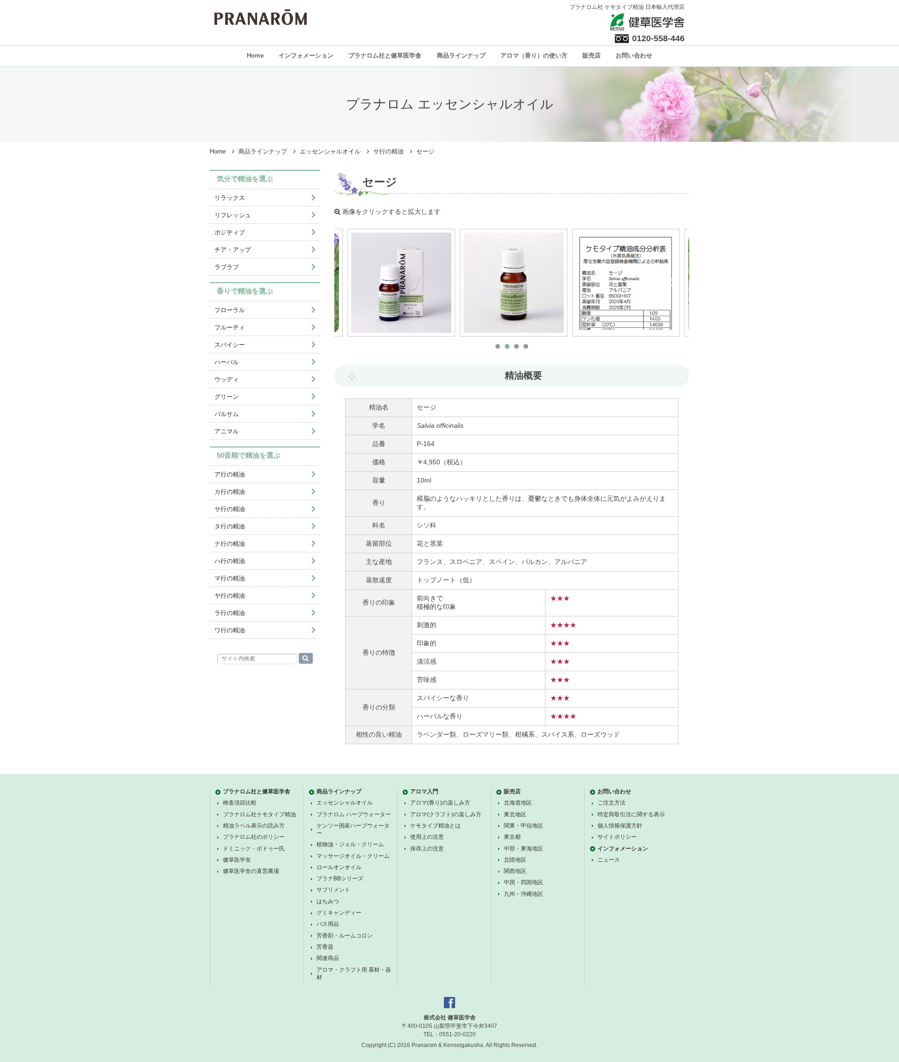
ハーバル (226, 362)
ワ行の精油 (229, 630)
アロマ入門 (424, 791)
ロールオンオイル (339, 867)
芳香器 (325, 947)
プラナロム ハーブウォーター (354, 814)
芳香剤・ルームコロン (345, 935)
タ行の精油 (229, 526)
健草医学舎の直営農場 (251, 871)
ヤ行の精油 (229, 595)
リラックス (229, 197)
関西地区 (515, 871)
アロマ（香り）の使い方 (534, 55)
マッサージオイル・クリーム (353, 856)
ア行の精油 (229, 474)
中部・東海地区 (523, 848)
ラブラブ (226, 267)
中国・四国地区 (523, 882)
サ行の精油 (388, 151)
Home (255, 55)
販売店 (591, 55)
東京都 (512, 837)
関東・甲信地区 (523, 825)
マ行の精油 (229, 578)
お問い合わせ (634, 55)
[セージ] (401, 283)
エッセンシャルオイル (330, 151)
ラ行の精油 (229, 612)
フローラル (229, 310)
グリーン (226, 396)
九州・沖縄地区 (523, 894)
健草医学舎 (237, 860)
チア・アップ (232, 249)
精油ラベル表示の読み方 (254, 825)
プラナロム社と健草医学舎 (384, 55)
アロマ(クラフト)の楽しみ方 (445, 814)
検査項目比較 (240, 802)
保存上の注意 (427, 848)
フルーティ (229, 327)
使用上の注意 (427, 837)
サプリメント (333, 889)
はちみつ (328, 901)
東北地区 (515, 814)
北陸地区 (515, 860)
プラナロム (260, 17)
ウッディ (226, 379)
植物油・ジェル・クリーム (350, 844)
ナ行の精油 (229, 543)
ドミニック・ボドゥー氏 (254, 848)
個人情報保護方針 (619, 825)
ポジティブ (229, 232)
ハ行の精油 (229, 560)
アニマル (226, 431)
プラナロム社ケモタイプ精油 (259, 814)
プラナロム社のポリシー (254, 837)
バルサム (226, 413)
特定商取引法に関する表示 (631, 814)
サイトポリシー (617, 837)
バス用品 (328, 924)
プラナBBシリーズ (340, 878)
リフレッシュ (232, 215)
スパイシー (229, 344)
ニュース (608, 860)
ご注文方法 (611, 802)
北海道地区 (518, 802)
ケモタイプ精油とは (435, 825)
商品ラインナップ (461, 55)
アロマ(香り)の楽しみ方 (440, 802)
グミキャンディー (339, 912)
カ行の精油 (229, 491)
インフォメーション (306, 55)
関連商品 (328, 958)
